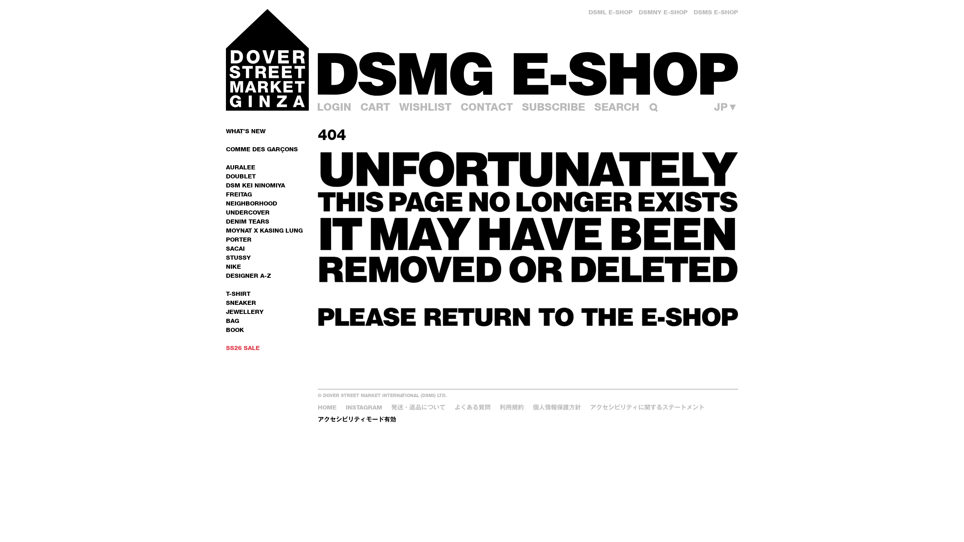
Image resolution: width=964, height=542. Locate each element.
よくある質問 (473, 407)
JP (726, 107)
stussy (238, 257)
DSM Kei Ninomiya (255, 185)
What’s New (245, 131)
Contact (487, 106)
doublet (241, 176)
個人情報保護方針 (557, 407)
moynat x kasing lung (264, 230)
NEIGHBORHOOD (251, 203)
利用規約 (512, 407)
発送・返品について (418, 407)
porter (239, 239)
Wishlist (425, 106)
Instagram (364, 407)
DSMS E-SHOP (716, 12)
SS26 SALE (243, 348)
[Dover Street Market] (267, 60)
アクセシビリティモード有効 (357, 419)
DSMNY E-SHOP (663, 12)
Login (334, 106)
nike (233, 266)
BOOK (235, 329)
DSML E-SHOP (611, 12)
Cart (375, 106)
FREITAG (239, 194)
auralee (240, 167)
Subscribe (553, 106)
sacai (235, 248)
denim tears (247, 221)
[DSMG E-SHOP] (528, 74)
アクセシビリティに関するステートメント (647, 407)
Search (616, 106)
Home (327, 407)
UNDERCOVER (248, 212)
